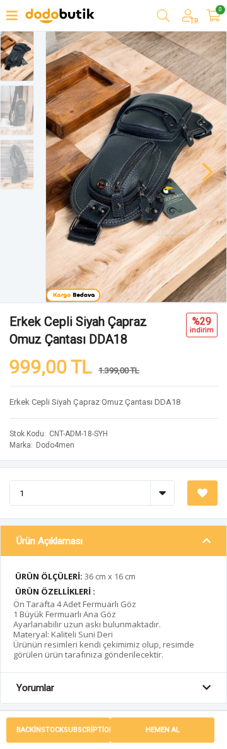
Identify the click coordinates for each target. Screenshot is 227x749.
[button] (207, 165)
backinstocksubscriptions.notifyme (63, 730)
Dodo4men (55, 445)
